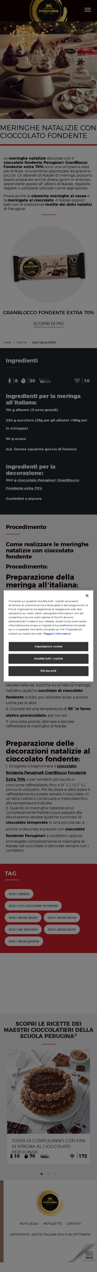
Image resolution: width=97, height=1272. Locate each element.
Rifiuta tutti (48, 671)
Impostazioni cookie (48, 646)
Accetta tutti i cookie (48, 658)
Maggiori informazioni (57, 633)
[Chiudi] (87, 595)
